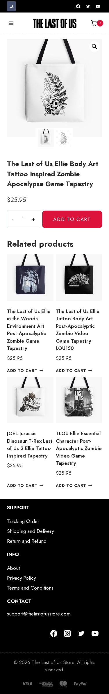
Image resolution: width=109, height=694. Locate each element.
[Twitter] (88, 6)
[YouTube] (98, 6)
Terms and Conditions (30, 587)
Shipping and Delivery (30, 531)
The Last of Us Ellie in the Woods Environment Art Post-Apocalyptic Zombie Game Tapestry (29, 330)
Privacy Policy (21, 577)
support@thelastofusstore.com (39, 613)
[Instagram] (67, 633)
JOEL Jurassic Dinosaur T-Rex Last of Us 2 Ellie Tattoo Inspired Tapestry (29, 444)
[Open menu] (11, 23)
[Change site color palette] (11, 6)
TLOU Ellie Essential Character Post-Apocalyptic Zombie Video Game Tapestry (79, 448)
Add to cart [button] (22, 370)
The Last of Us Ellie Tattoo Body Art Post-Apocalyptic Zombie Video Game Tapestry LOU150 (77, 330)
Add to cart (72, 219)
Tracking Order (23, 521)
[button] (94, 46)
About (13, 568)
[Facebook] (78, 6)
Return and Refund (27, 541)
